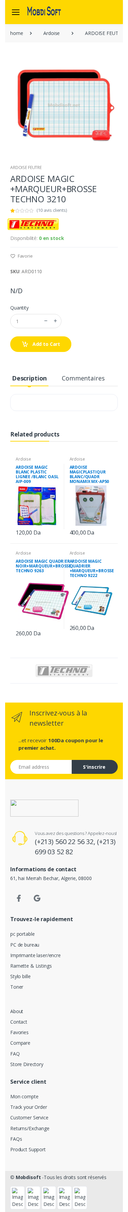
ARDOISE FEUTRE (26, 167)
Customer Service (29, 1117)
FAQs (16, 1139)
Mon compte (24, 1096)
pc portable (22, 934)
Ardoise (51, 33)
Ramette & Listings (31, 966)
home (16, 33)
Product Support (28, 1149)
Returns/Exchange (29, 1128)
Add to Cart (45, 344)
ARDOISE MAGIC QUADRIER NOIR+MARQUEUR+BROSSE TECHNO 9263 (43, 566)
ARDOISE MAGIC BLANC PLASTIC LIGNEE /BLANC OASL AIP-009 (37, 474)
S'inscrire (94, 767)
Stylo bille (20, 976)
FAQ (15, 1053)
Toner (16, 987)
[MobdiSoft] (44, 11)
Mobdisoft (28, 1177)
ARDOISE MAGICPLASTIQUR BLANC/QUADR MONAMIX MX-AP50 (89, 474)
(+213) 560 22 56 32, (66, 841)
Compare (20, 1043)
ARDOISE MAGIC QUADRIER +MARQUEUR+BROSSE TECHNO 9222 (92, 568)
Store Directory (26, 1064)
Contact (18, 1022)
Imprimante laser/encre (35, 955)
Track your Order (28, 1107)
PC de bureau (24, 944)
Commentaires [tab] (83, 378)
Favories (19, 1032)
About (16, 1011)
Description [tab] (29, 378)
